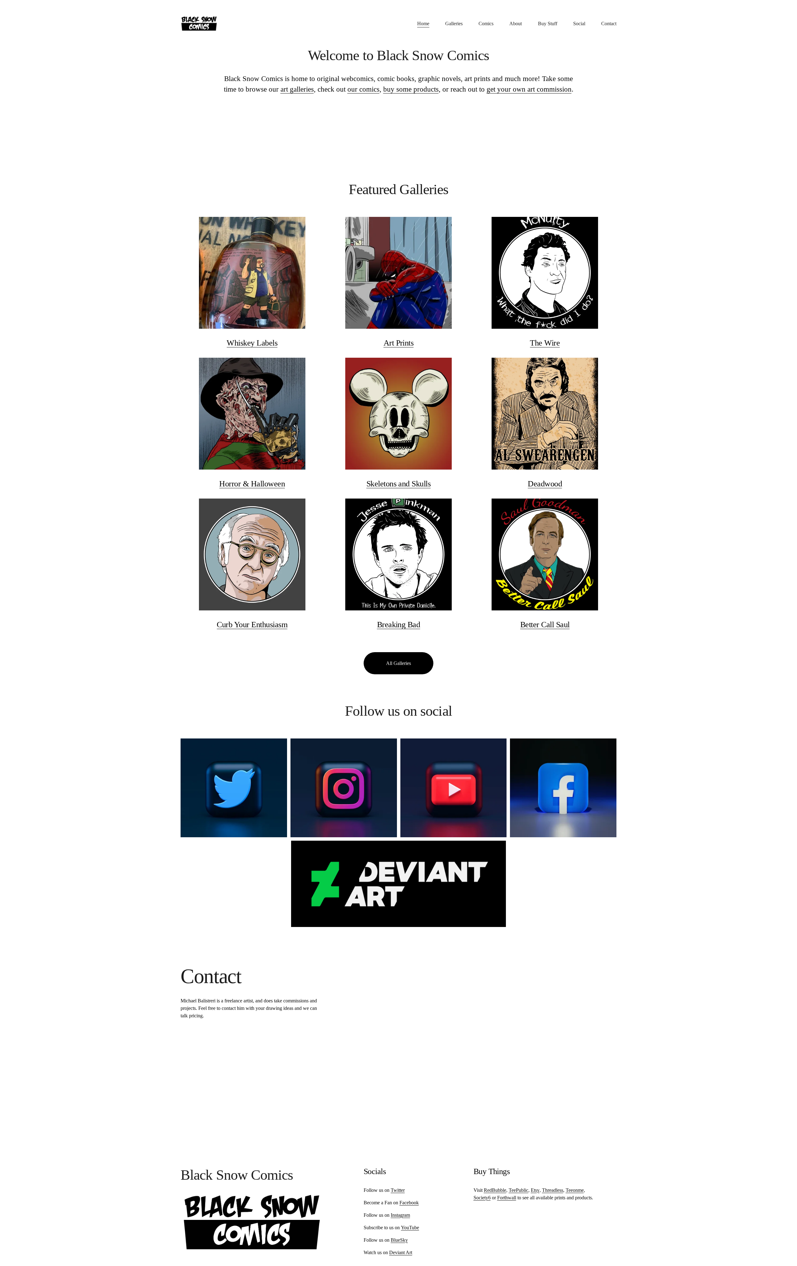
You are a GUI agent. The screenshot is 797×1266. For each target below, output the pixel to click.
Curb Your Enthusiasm (252, 624)
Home (423, 23)
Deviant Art (400, 1252)
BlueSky (399, 1240)
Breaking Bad (398, 624)
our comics (363, 89)
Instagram (400, 1215)
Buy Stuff (547, 23)
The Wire (545, 342)
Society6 (482, 1197)
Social (579, 23)
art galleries (297, 89)
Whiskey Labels (252, 342)
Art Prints (399, 342)
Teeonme (575, 1190)
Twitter (398, 1190)
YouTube (410, 1227)
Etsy (535, 1190)
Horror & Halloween (252, 483)
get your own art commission (529, 89)
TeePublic (518, 1190)
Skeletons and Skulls (398, 483)
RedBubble (495, 1190)
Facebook (409, 1202)
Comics (486, 23)
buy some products (411, 89)
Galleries (454, 23)
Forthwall (506, 1197)
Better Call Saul (545, 624)
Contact (608, 23)
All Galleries (398, 663)
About (515, 23)
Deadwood (545, 483)
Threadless (552, 1190)
